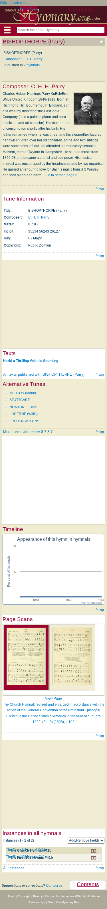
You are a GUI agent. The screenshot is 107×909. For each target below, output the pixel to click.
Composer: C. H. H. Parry (23, 59)
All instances (14, 868)
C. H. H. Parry (38, 217)
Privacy (38, 896)
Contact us (54, 886)
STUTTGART (19, 400)
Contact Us (52, 896)
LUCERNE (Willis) (23, 414)
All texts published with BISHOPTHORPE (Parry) (43, 374)
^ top (100, 189)
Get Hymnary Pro (67, 902)
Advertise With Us (73, 896)
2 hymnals (32, 65)
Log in (75, 19)
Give (51, 902)
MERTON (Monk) (22, 393)
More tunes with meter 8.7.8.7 (28, 432)
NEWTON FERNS (23, 407)
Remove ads (13, 10)
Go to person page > (61, 175)
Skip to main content (15, 3)
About (11, 896)
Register (93, 19)
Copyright (24, 896)
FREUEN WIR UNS (24, 421)
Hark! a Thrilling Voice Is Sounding (30, 361)
